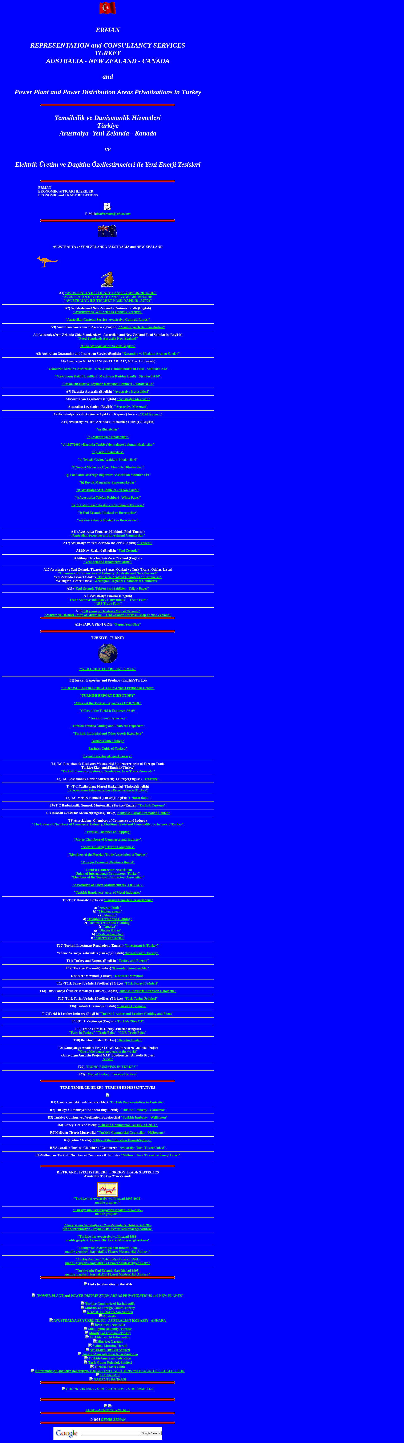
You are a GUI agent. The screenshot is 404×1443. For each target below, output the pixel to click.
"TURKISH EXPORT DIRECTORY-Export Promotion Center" (108, 688)
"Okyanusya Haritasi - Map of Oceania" (111, 611)
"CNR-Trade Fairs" (132, 1032)
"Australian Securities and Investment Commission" (107, 535)
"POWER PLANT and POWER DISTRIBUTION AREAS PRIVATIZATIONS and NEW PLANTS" (110, 1295)
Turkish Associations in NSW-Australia (110, 1354)
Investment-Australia (110, 1324)
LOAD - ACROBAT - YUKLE (108, 1410)
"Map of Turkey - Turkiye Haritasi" (111, 1074)
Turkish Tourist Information (110, 1337)
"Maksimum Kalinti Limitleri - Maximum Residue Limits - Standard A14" (108, 376)
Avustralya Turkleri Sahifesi (110, 1350)
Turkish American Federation (110, 1358)
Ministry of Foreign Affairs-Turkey (110, 1308)
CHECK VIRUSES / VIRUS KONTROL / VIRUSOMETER (110, 1389)
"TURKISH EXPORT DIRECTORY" (108, 695)
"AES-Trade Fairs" (108, 603)
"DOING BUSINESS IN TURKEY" (111, 1066)
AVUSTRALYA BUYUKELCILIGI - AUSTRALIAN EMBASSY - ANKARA (109, 1320)
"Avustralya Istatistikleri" (131, 391)
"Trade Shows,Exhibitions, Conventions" (97, 600)
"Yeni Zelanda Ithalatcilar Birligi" (107, 562)
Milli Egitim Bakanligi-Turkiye (110, 1329)
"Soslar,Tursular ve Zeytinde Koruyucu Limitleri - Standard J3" (108, 384)
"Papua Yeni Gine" (127, 624)
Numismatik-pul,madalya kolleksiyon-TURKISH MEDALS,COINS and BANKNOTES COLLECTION (110, 1371)
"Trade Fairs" (138, 600)
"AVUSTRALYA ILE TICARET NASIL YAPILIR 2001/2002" (111, 293)
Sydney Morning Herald (110, 1345)
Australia (109, 1316)
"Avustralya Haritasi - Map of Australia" (73, 615)
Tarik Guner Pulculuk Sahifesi (110, 1362)
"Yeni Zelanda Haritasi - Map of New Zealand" (137, 615)
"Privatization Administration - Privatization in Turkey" (108, 790)
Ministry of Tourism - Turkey (110, 1333)
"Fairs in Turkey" (82, 1032)
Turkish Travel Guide (109, 1367)
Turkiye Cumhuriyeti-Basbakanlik (110, 1303)
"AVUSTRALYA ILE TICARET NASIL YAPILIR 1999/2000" (108, 297)
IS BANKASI (110, 1375)
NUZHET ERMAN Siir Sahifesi (110, 1312)
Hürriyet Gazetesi (109, 1341)
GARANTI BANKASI (110, 1379)
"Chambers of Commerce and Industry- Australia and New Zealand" (108, 573)
